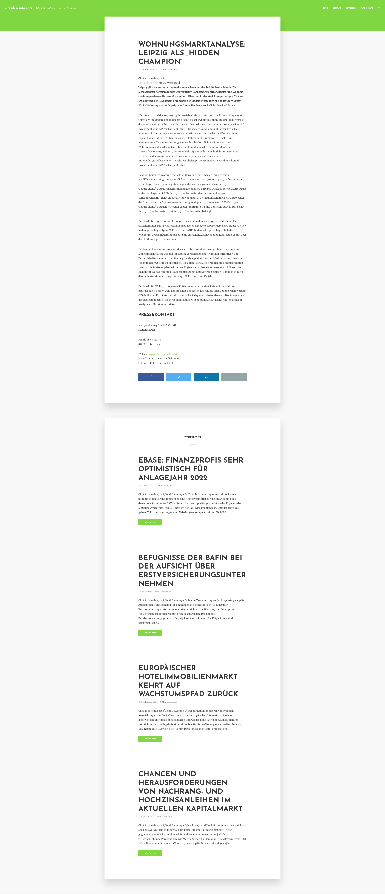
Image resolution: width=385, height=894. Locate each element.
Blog (325, 8)
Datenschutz (366, 8)
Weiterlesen (150, 522)
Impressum (351, 8)
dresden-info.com (18, 8)
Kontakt (337, 8)
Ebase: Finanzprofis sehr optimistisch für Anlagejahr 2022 (190, 469)
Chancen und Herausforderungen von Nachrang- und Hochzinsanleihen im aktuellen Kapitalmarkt (190, 792)
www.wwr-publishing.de (163, 354)
